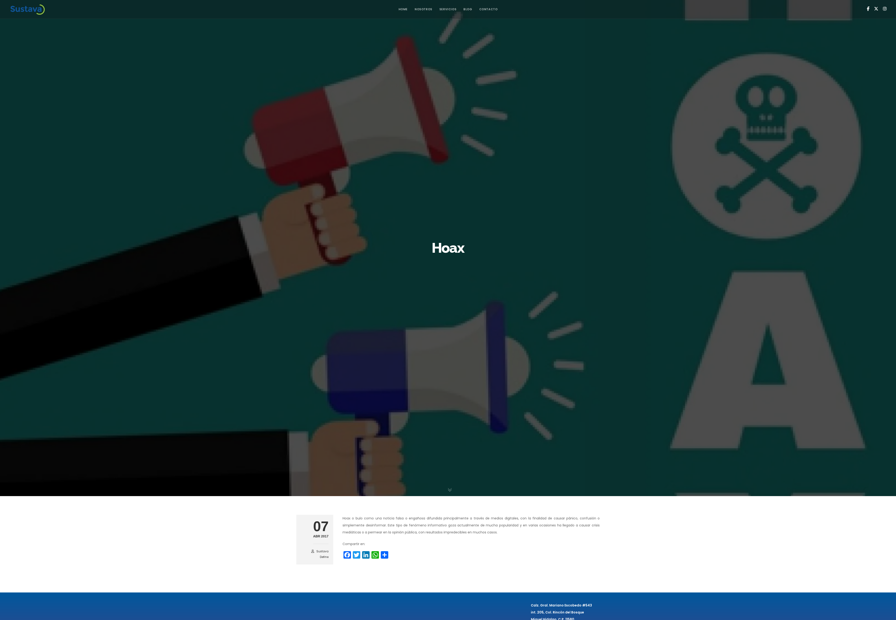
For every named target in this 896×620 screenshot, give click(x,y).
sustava (322, 551)
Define (324, 557)
